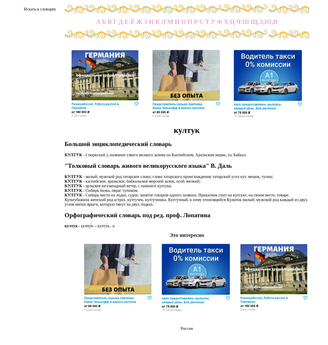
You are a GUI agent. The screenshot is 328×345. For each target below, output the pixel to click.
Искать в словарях (40, 9)
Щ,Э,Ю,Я (264, 21)
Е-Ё (130, 21)
